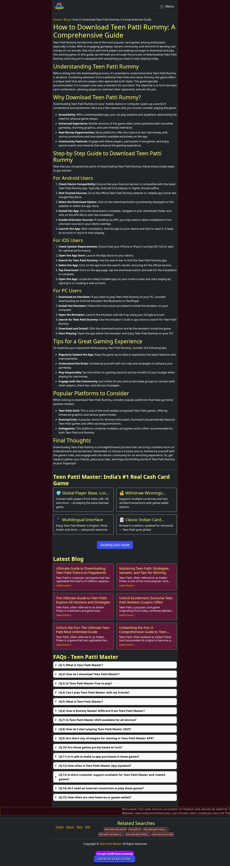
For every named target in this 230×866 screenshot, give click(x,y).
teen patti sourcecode (163, 834)
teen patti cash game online (111, 834)
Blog (67, 19)
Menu (169, 6)
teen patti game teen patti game (156, 829)
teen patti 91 (135, 829)
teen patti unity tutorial (115, 829)
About (70, 827)
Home (57, 19)
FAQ (87, 827)
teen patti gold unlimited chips (138, 834)
